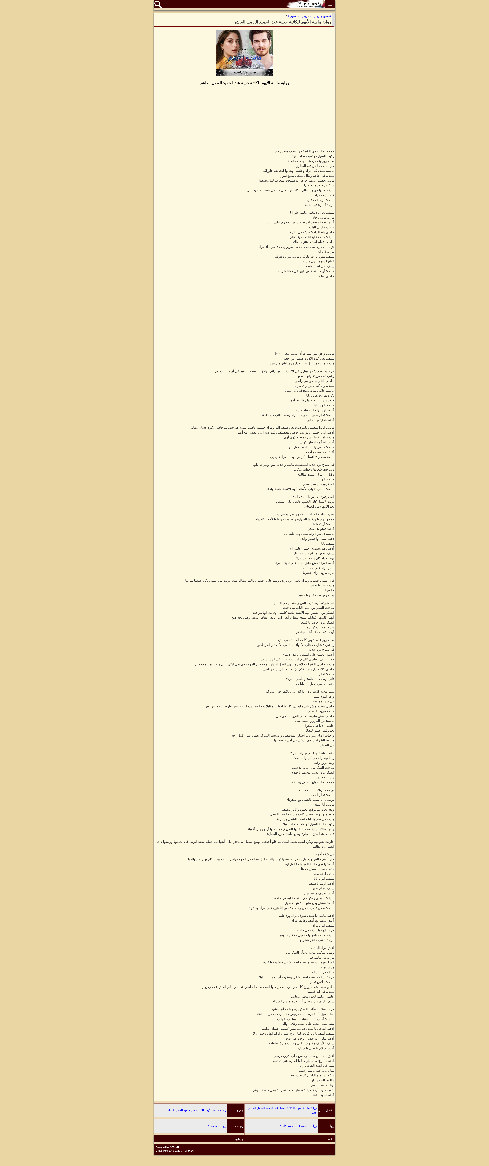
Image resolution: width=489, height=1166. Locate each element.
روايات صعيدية (217, 1126)
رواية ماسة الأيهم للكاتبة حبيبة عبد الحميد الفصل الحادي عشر (282, 1110)
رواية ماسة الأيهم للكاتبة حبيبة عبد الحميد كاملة (196, 1110)
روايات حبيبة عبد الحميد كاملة (298, 1126)
